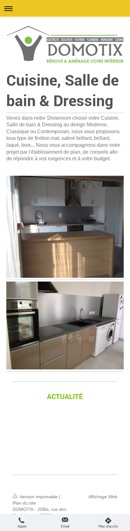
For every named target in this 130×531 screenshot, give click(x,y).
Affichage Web (102, 496)
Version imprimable (38, 496)
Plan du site (24, 502)
